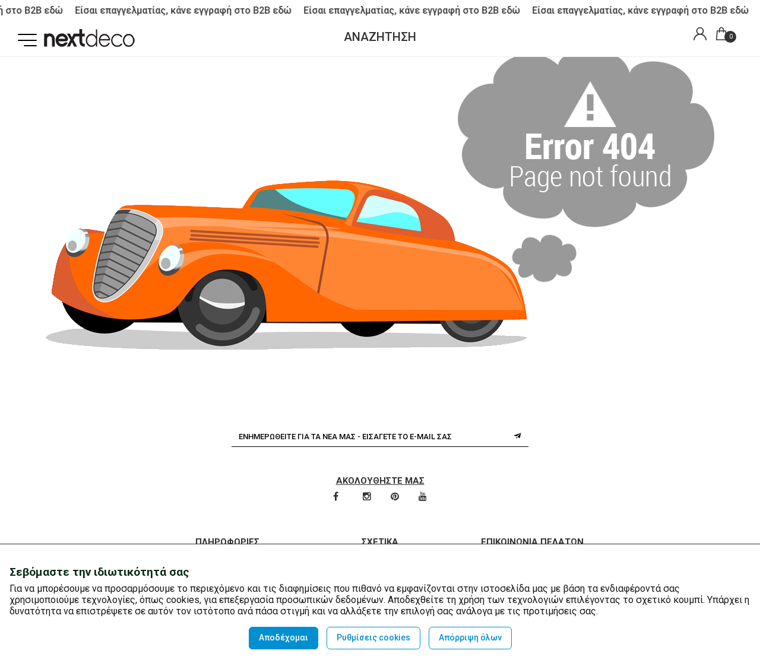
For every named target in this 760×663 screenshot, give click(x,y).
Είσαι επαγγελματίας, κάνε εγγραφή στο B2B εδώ (178, 10)
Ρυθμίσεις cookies (373, 637)
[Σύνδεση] (697, 35)
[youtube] (423, 497)
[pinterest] (396, 497)
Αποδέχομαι (283, 637)
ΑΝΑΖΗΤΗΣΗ (380, 37)
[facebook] (336, 497)
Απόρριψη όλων (470, 637)
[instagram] (368, 497)
